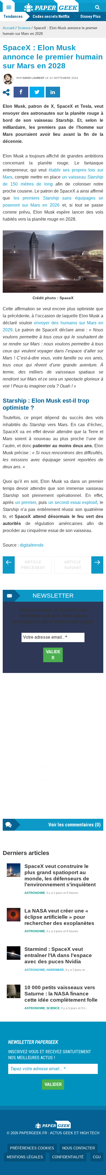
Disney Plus (90, 16)
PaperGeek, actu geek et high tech (51, 6)
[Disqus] (53, 751)
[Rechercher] (97, 7)
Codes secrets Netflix (51, 16)
